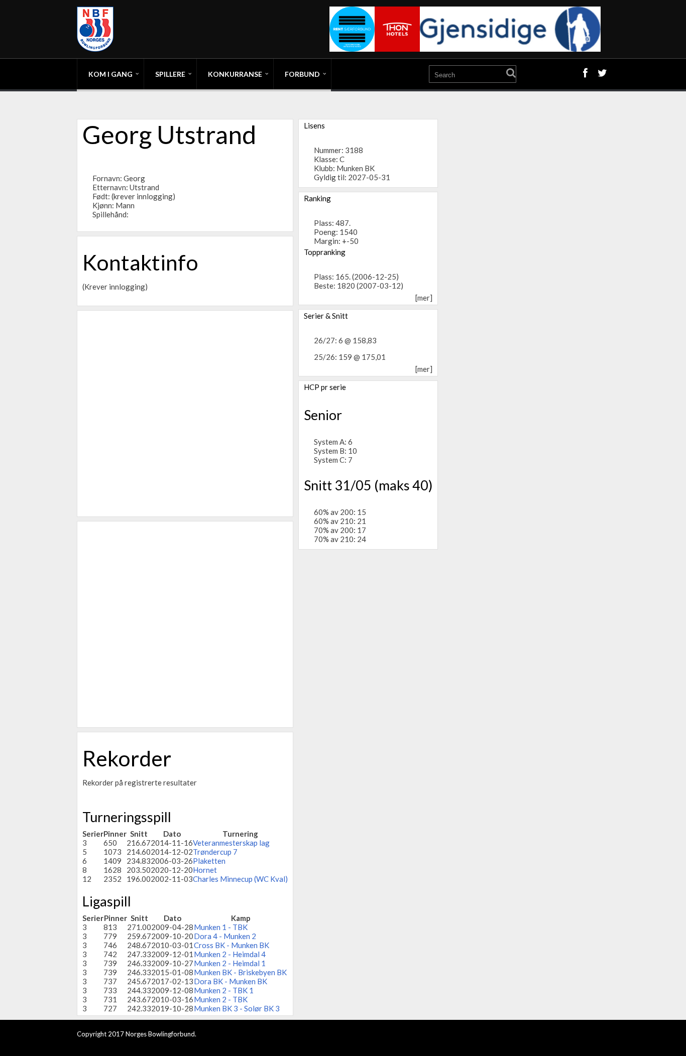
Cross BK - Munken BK (231, 945)
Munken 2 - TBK (221, 999)
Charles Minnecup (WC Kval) (240, 878)
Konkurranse (235, 74)
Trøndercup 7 (215, 851)
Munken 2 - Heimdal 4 (230, 954)
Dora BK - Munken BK (230, 981)
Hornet (205, 869)
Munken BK (355, 168)
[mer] (423, 297)
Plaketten (209, 860)
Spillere (170, 74)
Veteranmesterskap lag (231, 842)
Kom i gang (110, 74)
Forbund (302, 74)
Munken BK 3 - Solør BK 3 (237, 1008)
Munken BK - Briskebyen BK (240, 972)
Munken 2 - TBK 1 (224, 990)
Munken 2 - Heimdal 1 (230, 963)
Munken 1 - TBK (221, 927)
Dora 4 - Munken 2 (225, 936)
